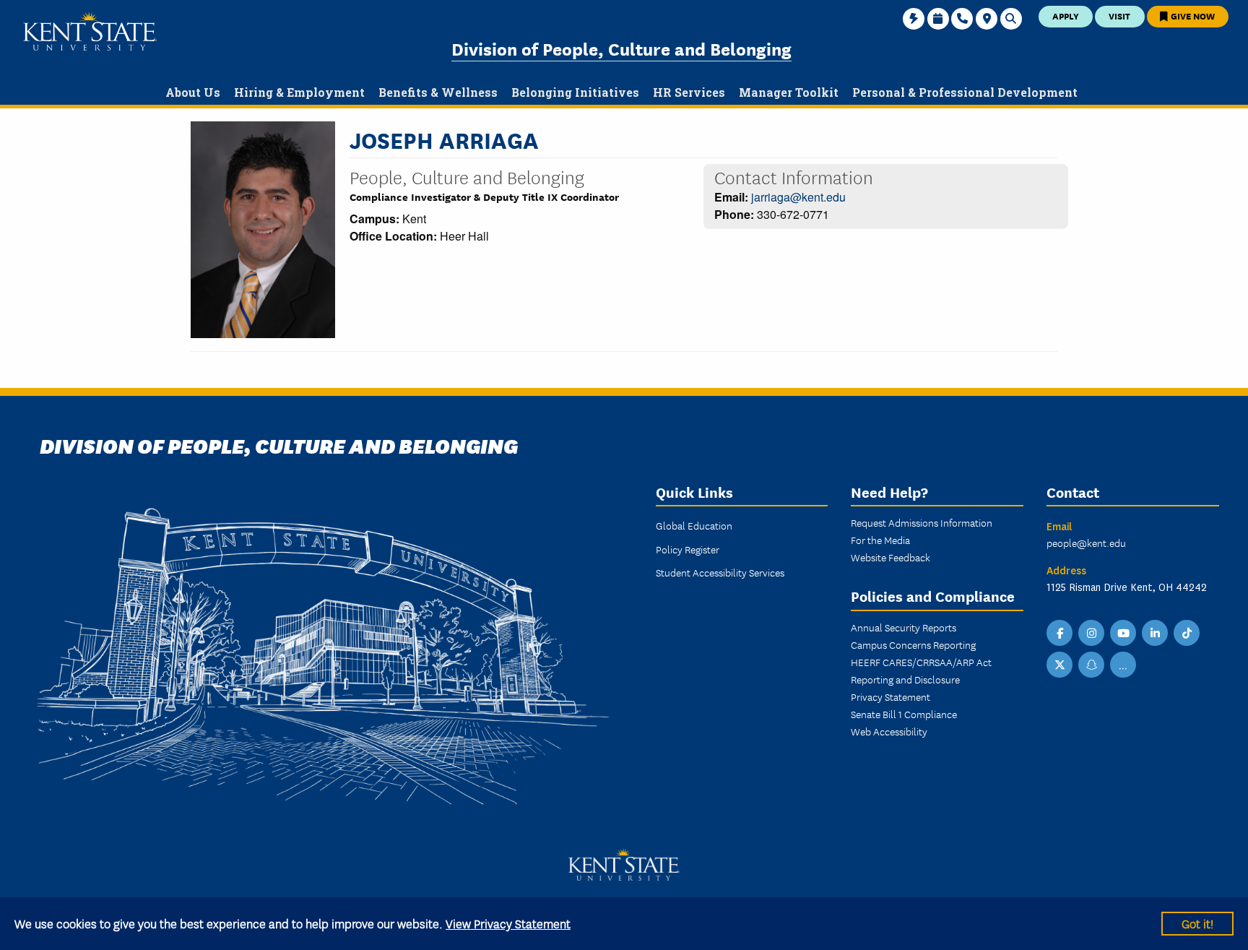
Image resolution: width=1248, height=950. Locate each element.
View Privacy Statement (508, 923)
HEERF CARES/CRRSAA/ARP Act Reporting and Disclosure (921, 670)
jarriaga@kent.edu (798, 197)
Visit (1119, 15)
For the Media (880, 540)
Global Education (694, 525)
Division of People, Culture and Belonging (621, 48)
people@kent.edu (1086, 542)
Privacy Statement (890, 696)
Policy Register (687, 549)
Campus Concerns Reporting (913, 644)
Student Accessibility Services (720, 572)
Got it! (1197, 923)
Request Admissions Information (921, 522)
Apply (1065, 15)
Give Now (1192, 15)
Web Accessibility (889, 731)
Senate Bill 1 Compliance (904, 714)
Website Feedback (890, 557)
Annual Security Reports (903, 627)
